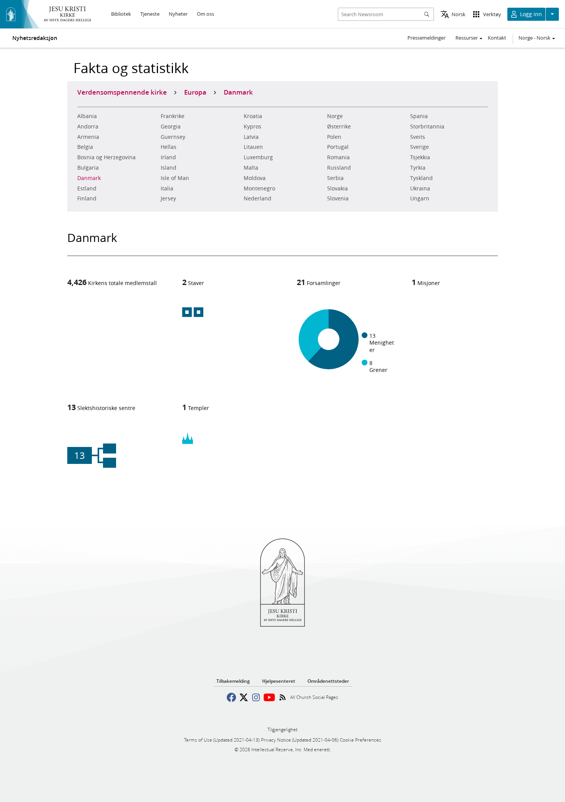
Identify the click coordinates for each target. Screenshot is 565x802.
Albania (87, 116)
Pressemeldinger (426, 37)
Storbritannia (427, 126)
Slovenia (338, 198)
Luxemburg (258, 157)
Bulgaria (88, 168)
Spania (419, 116)
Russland (339, 168)
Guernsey (173, 137)
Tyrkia (417, 168)
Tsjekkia (420, 157)
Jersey (168, 198)
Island (168, 168)
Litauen (253, 147)
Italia (167, 188)
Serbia (335, 178)
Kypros (252, 126)
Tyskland (421, 178)
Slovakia (337, 188)
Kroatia (253, 116)
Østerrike (339, 126)
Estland (86, 188)
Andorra (87, 126)
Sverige (419, 147)
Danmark (89, 178)
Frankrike (172, 116)
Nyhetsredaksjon (34, 38)
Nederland (257, 198)
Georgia (171, 126)
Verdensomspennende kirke (122, 92)
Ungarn (419, 198)
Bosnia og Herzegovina (106, 157)
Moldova (255, 178)
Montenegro (259, 188)
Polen (334, 137)
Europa (195, 92)
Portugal (338, 147)
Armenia (88, 137)
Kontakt (497, 37)
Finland (86, 198)
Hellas (168, 147)
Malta (251, 168)
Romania (338, 157)
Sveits (417, 137)
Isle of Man (175, 178)
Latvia (251, 137)
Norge (335, 116)
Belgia (85, 147)
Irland (168, 157)
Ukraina (420, 188)
